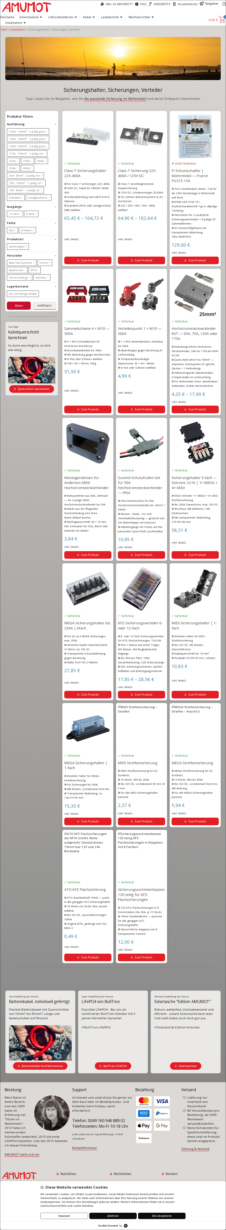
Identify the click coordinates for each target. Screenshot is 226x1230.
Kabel (87, 17)
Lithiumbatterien (60, 17)
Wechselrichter (139, 17)
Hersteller (14, 255)
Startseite (7, 17)
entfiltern (44, 305)
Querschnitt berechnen (34, 389)
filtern (19, 305)
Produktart (15, 239)
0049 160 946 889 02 (106, 1120)
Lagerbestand (17, 286)
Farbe (11, 223)
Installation (13, 23)
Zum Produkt (90, 260)
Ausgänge (14, 207)
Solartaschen (188, 1066)
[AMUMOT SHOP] (27, 7)
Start (4, 29)
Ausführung (16, 124)
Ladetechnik (110, 17)
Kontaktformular (84, 1148)
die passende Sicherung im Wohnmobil (115, 98)
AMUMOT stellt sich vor (22, 1154)
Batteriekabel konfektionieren (42, 1066)
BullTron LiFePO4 (115, 1066)
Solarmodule (29, 17)
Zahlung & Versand (195, 1149)
